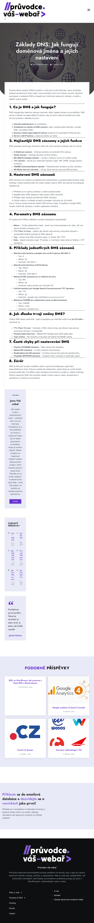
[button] (89, 10)
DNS (34, 64)
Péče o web (14, 892)
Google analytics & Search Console (69, 707)
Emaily (12, 908)
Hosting (12, 903)
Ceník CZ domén (25, 750)
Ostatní (12, 913)
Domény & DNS (42, 64)
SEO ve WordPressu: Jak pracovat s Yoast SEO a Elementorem (25, 682)
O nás (15, 501)
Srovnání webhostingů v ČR (69, 750)
